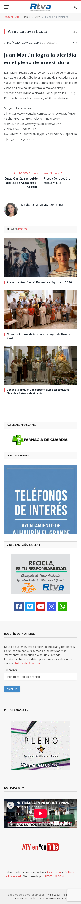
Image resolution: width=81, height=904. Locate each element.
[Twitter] (30, 606)
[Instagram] (51, 606)
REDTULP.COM (54, 876)
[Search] (75, 7)
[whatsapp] (62, 606)
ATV (75, 42)
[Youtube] (40, 606)
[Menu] (6, 7)
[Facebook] (19, 606)
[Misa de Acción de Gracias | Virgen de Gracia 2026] (40, 309)
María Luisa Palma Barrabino (24, 42)
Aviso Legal (54, 872)
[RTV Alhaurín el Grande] (40, 7)
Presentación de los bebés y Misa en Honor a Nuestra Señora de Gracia (38, 391)
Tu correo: (11, 670)
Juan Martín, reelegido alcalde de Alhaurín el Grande (21, 183)
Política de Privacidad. (28, 663)
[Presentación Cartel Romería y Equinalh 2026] (40, 257)
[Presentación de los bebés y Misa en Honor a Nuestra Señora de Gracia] (40, 365)
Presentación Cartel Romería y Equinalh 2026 (39, 282)
